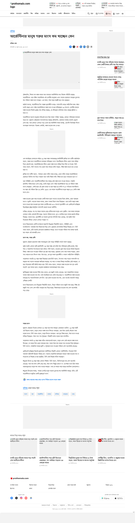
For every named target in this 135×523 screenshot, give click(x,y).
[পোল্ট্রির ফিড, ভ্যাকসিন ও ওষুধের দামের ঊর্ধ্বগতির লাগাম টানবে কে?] (111, 447)
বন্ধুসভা (88, 485)
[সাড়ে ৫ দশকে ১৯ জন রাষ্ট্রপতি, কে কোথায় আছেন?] (52, 5)
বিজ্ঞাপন (55, 505)
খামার (49, 394)
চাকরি (60, 13)
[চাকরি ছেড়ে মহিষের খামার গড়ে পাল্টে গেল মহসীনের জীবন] (23, 447)
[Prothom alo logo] (19, 479)
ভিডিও (73, 13)
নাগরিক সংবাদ (14, 485)
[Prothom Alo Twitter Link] (17, 498)
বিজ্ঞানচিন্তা (51, 485)
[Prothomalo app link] (105, 498)
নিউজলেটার (87, 505)
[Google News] (31, 498)
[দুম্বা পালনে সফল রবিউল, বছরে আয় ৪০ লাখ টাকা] (119, 125)
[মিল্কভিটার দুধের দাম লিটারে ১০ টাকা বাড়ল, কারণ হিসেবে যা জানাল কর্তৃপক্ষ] (82, 447)
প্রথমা (30, 489)
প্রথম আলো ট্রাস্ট (72, 485)
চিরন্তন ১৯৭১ (109, 485)
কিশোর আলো (33, 485)
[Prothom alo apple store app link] (119, 498)
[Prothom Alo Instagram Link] (22, 498)
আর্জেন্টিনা (40, 394)
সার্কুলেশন (62, 505)
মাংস (25, 394)
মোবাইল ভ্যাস (52, 489)
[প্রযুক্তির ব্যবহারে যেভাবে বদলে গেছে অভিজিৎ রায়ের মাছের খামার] (119, 84)
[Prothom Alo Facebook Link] (12, 498)
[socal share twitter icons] (74, 48)
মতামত (43, 13)
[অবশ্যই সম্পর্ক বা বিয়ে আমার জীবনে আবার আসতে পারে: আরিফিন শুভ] (104, 5)
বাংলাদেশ (18, 13)
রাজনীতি (26, 13)
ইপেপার (12, 489)
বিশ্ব (32, 13)
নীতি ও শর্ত (70, 505)
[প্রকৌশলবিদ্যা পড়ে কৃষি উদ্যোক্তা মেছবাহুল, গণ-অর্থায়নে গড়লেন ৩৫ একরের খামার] (52, 447)
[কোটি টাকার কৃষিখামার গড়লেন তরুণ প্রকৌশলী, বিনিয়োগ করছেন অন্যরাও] (119, 140)
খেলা (48, 13)
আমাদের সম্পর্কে (46, 505)
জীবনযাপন (67, 13)
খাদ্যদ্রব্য (65, 394)
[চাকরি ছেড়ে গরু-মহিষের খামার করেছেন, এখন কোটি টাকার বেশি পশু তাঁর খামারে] (119, 69)
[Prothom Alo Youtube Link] (27, 498)
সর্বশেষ (12, 13)
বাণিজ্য (36, 13)
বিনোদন (54, 13)
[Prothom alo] (22, 5)
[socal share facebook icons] (70, 48)
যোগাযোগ (78, 505)
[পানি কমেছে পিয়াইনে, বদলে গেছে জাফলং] (78, 5)
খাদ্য (73, 394)
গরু (32, 394)
